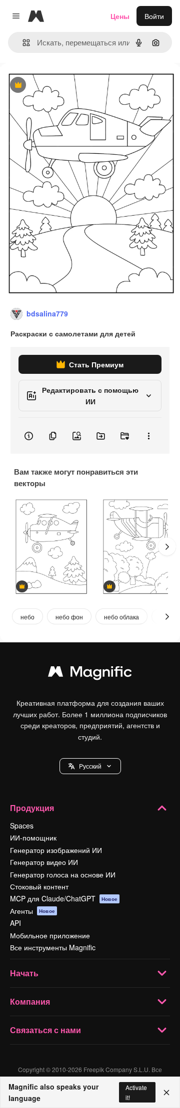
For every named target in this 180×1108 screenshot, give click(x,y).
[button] (90, 766)
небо (27, 616)
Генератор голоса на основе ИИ (63, 874)
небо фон (69, 616)
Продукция (32, 808)
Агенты (32, 911)
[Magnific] (90, 673)
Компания (30, 1001)
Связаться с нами (45, 1030)
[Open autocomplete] (22, 42)
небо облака (121, 616)
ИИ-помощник (33, 837)
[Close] (167, 1093)
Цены (120, 16)
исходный (67, 85)
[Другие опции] (148, 436)
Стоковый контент (39, 886)
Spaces (22, 826)
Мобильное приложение (50, 935)
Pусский (90, 766)
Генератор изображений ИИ (56, 850)
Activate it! (136, 1092)
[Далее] (167, 546)
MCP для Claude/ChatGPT (64, 898)
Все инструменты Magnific (53, 947)
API (15, 923)
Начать (24, 973)
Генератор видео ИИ (44, 862)
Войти (154, 16)
